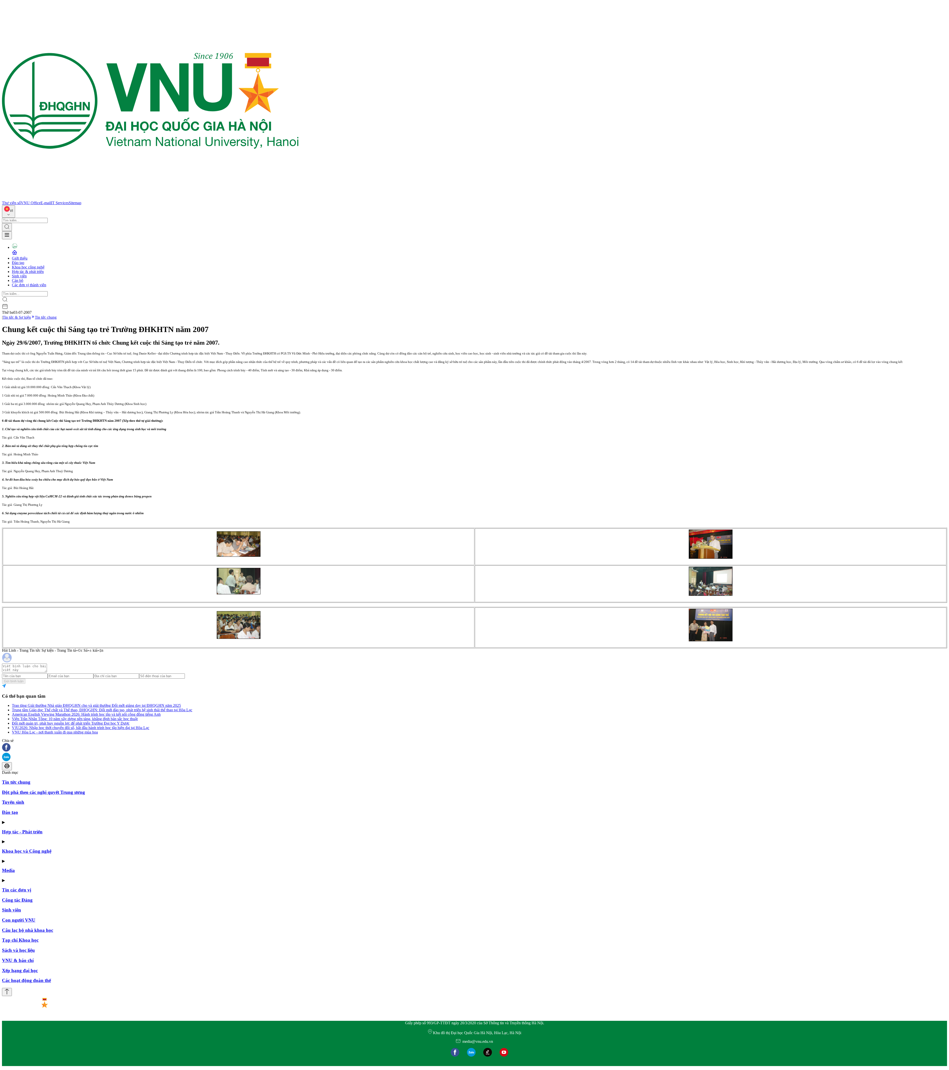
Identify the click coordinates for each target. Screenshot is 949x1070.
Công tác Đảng (17, 900)
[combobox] (8, 211)
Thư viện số (11, 203)
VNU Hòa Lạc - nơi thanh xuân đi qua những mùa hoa (55, 732)
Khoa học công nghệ (28, 267)
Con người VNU (18, 920)
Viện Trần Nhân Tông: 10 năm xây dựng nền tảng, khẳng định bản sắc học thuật (75, 719)
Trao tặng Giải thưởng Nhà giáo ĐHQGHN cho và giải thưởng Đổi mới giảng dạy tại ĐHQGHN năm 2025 (96, 705)
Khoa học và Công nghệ (26, 851)
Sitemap (75, 203)
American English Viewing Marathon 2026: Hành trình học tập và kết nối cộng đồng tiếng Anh (86, 714)
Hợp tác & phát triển (28, 271)
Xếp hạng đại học (20, 970)
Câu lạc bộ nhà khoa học (27, 930)
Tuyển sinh (13, 802)
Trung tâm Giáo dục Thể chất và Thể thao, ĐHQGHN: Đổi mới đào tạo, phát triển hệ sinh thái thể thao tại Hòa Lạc (102, 710)
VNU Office (31, 203)
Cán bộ (17, 280)
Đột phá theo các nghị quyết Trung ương (43, 792)
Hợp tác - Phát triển (22, 831)
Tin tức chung (46, 317)
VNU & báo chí (18, 960)
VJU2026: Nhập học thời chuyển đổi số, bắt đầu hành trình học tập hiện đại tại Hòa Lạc (80, 728)
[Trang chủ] (150, 198)
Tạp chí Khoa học (20, 940)
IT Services (60, 203)
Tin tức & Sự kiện (17, 317)
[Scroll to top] (7, 992)
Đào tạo (18, 263)
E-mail (46, 203)
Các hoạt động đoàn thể (26, 980)
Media (8, 870)
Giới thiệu (19, 258)
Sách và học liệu (18, 950)
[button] (474, 748)
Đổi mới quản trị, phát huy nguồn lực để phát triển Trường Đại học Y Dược (70, 723)
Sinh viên (19, 276)
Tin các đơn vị (16, 889)
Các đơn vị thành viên (29, 285)
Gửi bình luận (13, 681)
